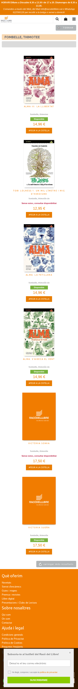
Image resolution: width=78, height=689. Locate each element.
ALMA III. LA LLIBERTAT (39, 106)
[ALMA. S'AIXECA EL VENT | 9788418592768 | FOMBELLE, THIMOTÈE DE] (39, 332)
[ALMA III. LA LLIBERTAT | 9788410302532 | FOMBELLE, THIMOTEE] (39, 79)
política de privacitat (48, 672)
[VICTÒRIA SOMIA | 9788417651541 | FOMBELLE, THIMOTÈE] (39, 416)
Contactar (7, 622)
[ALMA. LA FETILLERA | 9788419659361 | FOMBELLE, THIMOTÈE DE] (39, 248)
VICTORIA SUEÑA (39, 527)
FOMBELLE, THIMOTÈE (39, 451)
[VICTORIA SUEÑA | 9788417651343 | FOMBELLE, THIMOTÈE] (39, 500)
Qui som (6, 614)
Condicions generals (12, 634)
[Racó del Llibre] (6, 19)
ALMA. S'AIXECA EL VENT (39, 359)
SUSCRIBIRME (39, 680)
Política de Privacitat (13, 638)
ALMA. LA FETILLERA (39, 275)
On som (6, 618)
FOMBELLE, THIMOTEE (39, 114)
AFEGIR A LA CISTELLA (39, 130)
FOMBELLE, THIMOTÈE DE (39, 198)
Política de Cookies (12, 642)
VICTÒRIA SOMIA (39, 443)
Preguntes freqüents (12, 646)
